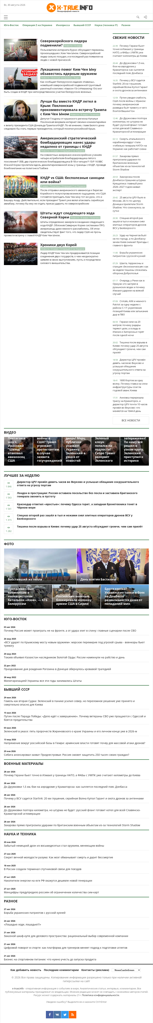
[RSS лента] (72, 1014)
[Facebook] (49, 1014)
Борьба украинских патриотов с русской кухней (129, 254)
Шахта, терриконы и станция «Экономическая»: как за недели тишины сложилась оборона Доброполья (130, 268)
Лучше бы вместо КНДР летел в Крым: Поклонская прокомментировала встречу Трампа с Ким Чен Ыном (73, 107)
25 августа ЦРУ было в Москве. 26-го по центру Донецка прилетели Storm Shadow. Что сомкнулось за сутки (129, 204)
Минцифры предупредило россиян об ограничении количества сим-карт (51, 892)
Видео (10, 432)
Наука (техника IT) (106, 25)
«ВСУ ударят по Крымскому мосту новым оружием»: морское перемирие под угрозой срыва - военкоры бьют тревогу (74, 644)
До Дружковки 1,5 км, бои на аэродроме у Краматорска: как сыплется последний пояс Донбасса (129, 68)
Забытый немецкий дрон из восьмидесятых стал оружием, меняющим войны (54, 845)
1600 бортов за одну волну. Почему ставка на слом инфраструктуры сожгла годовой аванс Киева (130, 385)
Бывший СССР (82, 25)
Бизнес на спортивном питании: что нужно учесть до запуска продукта (50, 959)
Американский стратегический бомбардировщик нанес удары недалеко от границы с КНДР (68, 142)
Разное (125, 25)
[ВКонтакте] (57, 1014)
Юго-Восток (11, 25)
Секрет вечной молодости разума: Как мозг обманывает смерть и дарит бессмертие (58, 857)
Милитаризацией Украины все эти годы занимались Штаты (43, 680)
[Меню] (6, 17)
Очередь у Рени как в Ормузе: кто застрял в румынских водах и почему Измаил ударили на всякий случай (129, 287)
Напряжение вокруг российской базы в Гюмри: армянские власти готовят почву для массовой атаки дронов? (74, 743)
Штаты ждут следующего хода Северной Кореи (67, 215)
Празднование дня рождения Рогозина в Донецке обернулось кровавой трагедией (57, 669)
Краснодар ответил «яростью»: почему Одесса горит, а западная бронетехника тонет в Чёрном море (77, 505)
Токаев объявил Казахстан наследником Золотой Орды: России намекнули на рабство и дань (64, 657)
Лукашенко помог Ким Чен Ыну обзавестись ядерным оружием (68, 71)
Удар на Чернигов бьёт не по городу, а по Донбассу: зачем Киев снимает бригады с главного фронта (131, 240)
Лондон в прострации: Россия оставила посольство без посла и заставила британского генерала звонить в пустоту (77, 494)
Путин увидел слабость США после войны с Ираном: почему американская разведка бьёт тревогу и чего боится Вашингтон (130, 104)
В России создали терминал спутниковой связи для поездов (42, 869)
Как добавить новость (25, 970)
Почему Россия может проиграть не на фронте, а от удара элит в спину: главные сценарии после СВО (70, 630)
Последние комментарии (61, 970)
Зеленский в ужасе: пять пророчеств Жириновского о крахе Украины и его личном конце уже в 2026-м (70, 731)
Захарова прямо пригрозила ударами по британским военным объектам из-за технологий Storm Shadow (129, 162)
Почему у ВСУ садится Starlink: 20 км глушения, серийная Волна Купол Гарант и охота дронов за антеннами (130, 85)
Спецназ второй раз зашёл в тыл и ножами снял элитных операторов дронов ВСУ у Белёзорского (129, 223)
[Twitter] (65, 1014)
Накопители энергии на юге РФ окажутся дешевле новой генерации (48, 880)
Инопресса (63, 25)
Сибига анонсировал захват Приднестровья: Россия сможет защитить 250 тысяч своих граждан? (66, 754)
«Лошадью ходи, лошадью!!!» (22, 924)
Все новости (131, 420)
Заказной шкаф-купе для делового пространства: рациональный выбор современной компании (66, 936)
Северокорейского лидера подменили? (63, 43)
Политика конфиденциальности (100, 995)
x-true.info (18, 988)
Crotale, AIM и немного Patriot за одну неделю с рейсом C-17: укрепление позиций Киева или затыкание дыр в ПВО (130, 307)
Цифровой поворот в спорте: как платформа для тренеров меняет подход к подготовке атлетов (65, 947)
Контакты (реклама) (95, 970)
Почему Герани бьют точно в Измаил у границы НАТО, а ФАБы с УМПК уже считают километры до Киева (130, 50)
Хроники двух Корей (58, 245)
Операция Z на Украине (37, 25)
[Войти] (145, 17)
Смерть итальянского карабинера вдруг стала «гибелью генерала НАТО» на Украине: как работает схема (130, 144)
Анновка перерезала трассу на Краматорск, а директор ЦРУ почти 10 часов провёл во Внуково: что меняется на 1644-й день (130, 404)
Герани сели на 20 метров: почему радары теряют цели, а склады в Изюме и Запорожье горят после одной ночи (128, 328)
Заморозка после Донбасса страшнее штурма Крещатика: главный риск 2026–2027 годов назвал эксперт (129, 183)
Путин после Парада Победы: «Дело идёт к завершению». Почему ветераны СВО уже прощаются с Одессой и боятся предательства (75, 718)
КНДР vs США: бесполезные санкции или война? (72, 179)
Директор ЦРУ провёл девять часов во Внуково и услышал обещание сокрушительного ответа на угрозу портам (129, 366)
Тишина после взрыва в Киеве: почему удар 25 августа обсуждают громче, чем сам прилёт (130, 347)
